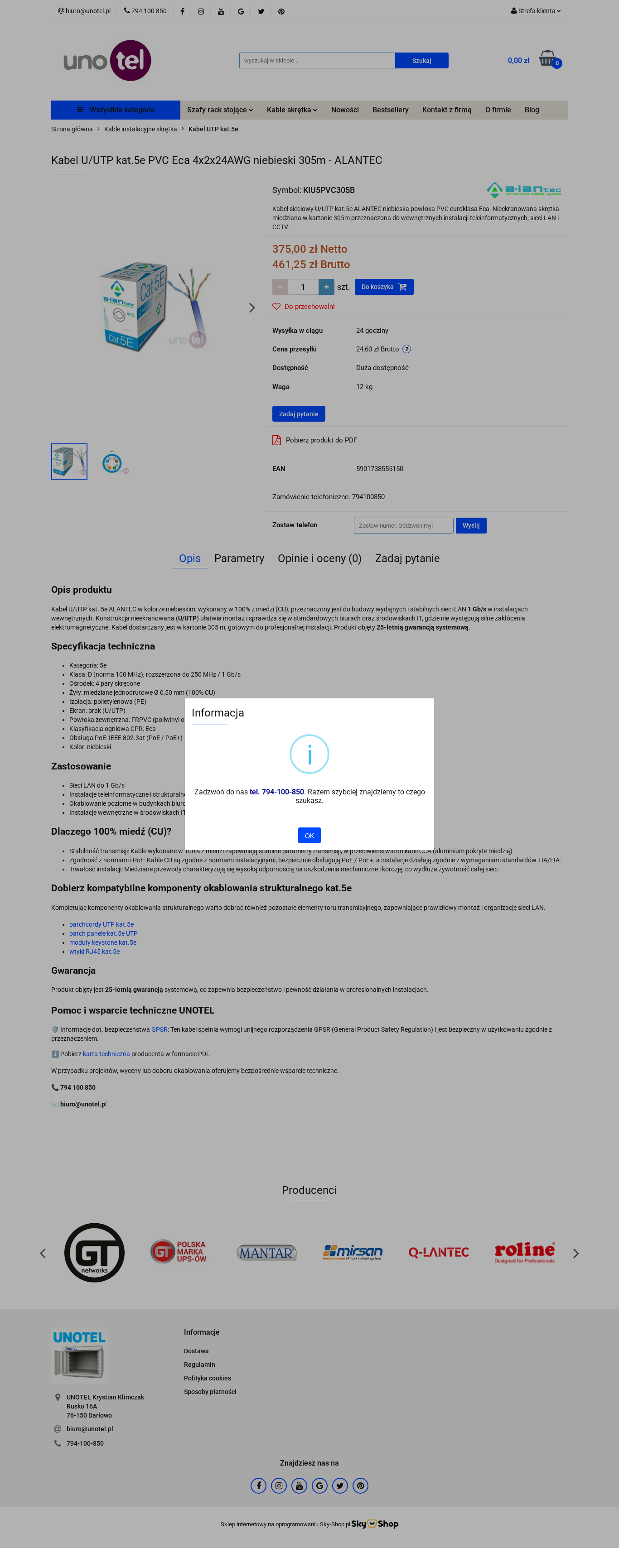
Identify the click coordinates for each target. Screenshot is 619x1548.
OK (309, 835)
